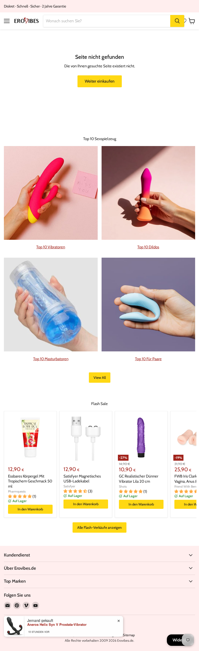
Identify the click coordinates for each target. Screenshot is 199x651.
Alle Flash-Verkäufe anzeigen (99, 527)
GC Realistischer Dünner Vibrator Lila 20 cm (138, 479)
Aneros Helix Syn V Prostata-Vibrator (57, 624)
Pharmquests (17, 491)
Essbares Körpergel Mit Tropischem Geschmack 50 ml (30, 481)
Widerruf (180, 640)
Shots (123, 486)
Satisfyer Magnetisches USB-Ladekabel (82, 479)
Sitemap (129, 635)
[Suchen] (177, 21)
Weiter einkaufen (100, 81)
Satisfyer (69, 486)
